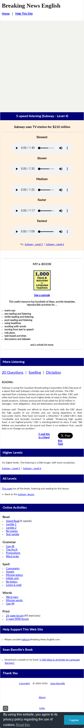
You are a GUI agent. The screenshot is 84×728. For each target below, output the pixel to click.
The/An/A (12, 550)
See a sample (42, 295)
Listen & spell (13, 585)
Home (6, 13)
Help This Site (24, 13)
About (42, 697)
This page (7, 488)
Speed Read (12, 521)
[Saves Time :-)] (42, 280)
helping (26, 639)
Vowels (10, 572)
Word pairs (12, 597)
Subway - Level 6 (55, 244)
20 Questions (12, 373)
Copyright (24, 683)
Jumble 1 (11, 524)
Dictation (53, 373)
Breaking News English (31, 5)
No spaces (12, 531)
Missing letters (14, 575)
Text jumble (12, 534)
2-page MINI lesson (17, 619)
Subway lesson (26, 494)
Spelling (35, 373)
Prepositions (13, 553)
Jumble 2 (11, 528)
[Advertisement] (42, 65)
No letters (12, 582)
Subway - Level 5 (34, 244)
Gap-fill (10, 546)
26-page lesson (15, 616)
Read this (23, 725)
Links (42, 708)
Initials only (12, 578)
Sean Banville (57, 683)
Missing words (14, 600)
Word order (12, 556)
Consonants (13, 568)
